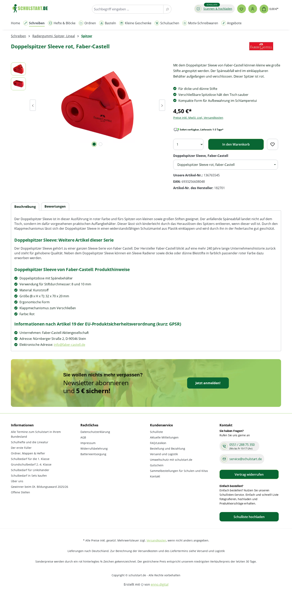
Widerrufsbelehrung (94, 448)
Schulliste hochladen (249, 517)
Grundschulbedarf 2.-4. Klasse (31, 464)
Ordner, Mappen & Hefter (28, 453)
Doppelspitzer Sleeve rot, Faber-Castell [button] (206, 164)
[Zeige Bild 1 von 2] (94, 144)
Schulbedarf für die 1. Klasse (30, 459)
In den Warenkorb (236, 144)
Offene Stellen (20, 492)
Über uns (17, 481)
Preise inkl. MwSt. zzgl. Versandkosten (198, 118)
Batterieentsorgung (93, 454)
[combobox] (127, 9)
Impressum (88, 443)
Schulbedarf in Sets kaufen (29, 475)
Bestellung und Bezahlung (167, 448)
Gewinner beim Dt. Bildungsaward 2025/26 (39, 487)
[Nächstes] (162, 105)
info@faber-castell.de (69, 344)
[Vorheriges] (33, 105)
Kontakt (155, 476)
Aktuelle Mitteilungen (164, 437)
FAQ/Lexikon (158, 443)
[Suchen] (167, 9)
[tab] (25, 207)
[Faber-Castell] (261, 48)
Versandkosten (156, 540)
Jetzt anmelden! (207, 383)
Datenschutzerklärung (95, 432)
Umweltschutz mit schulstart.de (171, 460)
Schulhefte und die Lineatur (29, 442)
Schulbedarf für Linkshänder (30, 470)
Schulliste (156, 432)
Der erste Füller (21, 448)
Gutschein (156, 465)
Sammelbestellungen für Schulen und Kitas (179, 471)
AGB (83, 437)
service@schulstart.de (245, 459)
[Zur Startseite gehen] (32, 8)
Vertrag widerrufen (249, 474)
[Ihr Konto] (252, 8)
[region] (88, 105)
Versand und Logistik (164, 454)
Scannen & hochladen (217, 9)
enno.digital (159, 584)
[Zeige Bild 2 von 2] (100, 144)
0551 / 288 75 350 (242, 444)
